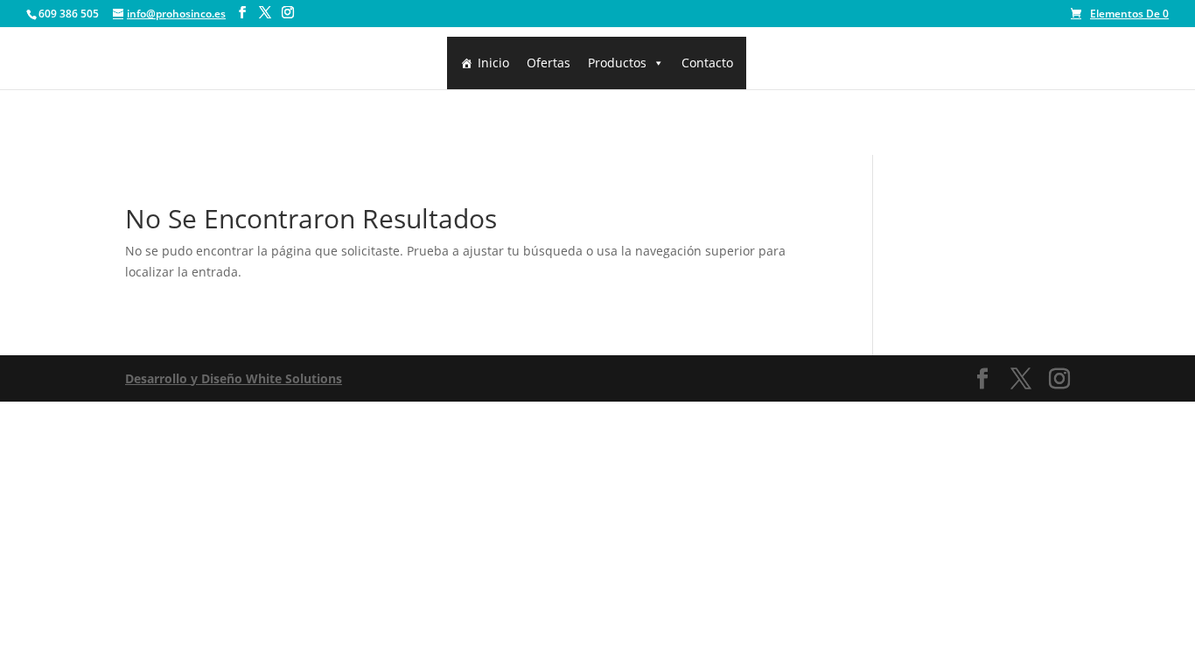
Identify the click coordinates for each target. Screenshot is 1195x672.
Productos (617, 62)
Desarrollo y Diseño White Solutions (233, 378)
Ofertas (548, 62)
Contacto (707, 62)
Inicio (493, 62)
